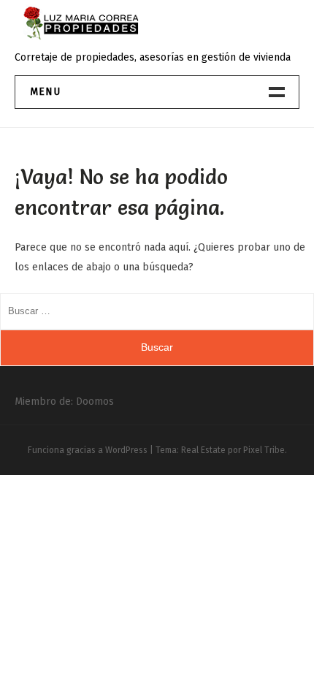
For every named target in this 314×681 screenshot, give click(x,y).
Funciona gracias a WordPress (88, 450)
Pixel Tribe (264, 450)
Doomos (95, 401)
